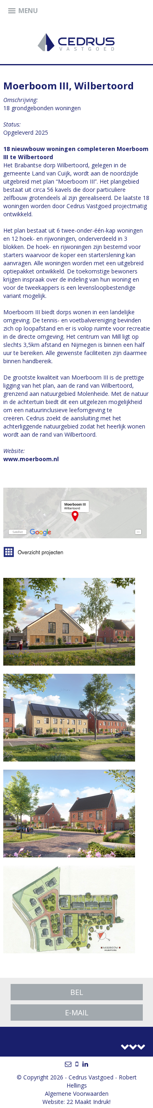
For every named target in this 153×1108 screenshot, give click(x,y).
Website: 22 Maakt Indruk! (76, 1102)
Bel (76, 992)
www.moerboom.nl (31, 459)
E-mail (77, 1012)
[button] (23, 11)
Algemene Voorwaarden (77, 1093)
